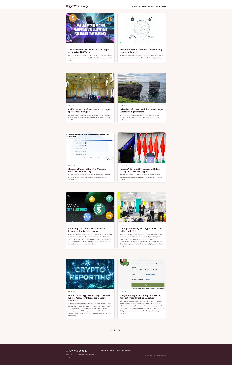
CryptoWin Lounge (77, 6)
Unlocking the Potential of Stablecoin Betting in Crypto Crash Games (86, 229)
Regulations (136, 6)
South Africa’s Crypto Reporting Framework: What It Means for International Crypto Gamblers (89, 298)
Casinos (151, 6)
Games (144, 6)
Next (119, 330)
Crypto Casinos (161, 6)
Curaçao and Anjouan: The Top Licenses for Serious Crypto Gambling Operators (140, 296)
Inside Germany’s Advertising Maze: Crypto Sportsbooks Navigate (89, 110)
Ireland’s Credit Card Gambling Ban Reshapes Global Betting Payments (141, 110)
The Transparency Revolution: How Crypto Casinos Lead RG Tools (88, 50)
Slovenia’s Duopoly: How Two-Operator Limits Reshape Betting (87, 170)
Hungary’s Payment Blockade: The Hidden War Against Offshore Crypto (140, 170)
